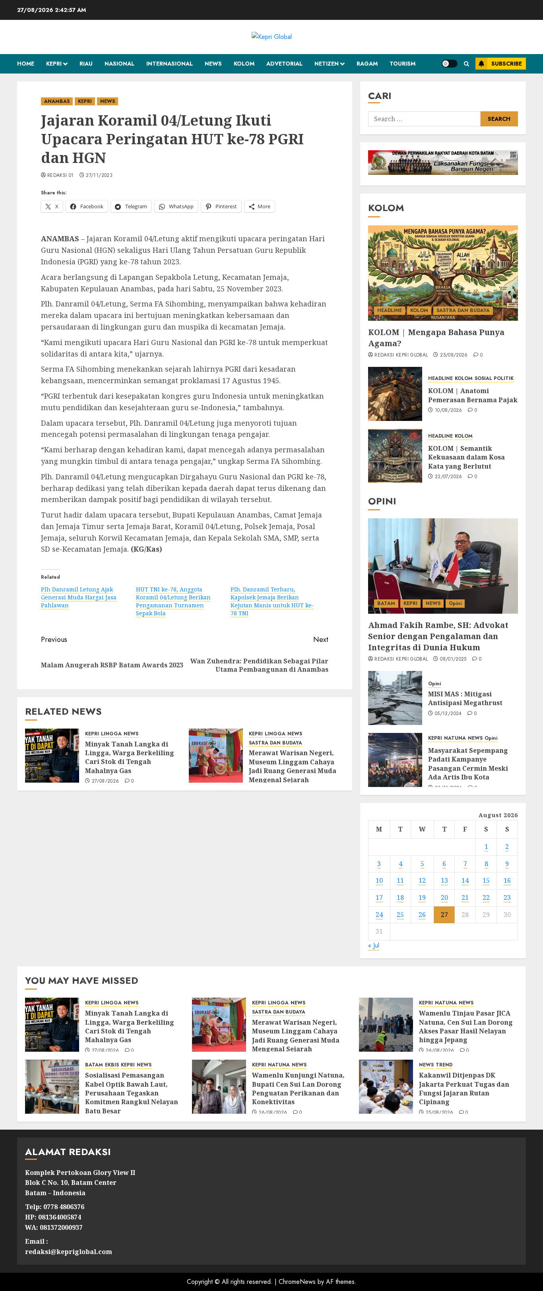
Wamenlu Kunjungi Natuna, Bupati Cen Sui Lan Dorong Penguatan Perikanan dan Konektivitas (298, 1088)
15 (486, 880)
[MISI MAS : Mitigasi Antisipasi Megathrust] (395, 698)
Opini (455, 603)
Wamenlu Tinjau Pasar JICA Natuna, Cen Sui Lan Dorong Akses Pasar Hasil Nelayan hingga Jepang (466, 1026)
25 (400, 914)
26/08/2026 (440, 1051)
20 (444, 897)
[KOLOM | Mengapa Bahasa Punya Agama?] (443, 273)
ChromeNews (297, 1281)
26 (422, 914)
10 (379, 880)
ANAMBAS (57, 101)
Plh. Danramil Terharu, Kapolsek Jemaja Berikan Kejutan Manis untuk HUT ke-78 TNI (272, 601)
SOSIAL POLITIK (494, 378)
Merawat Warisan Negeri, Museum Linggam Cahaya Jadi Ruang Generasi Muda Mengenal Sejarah (292, 766)
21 (465, 897)
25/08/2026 (454, 355)
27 (444, 914)
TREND (444, 1065)
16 (507, 880)
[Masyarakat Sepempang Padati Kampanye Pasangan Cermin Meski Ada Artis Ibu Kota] (395, 760)
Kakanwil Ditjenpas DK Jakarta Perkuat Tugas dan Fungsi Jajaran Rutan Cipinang (464, 1088)
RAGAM (367, 64)
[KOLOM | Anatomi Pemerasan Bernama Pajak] (395, 394)
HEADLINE (389, 310)
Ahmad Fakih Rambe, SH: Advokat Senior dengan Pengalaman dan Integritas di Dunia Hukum (438, 636)
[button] (466, 64)
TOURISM (402, 64)
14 (465, 880)
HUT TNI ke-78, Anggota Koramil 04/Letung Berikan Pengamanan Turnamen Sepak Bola (173, 601)
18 (400, 897)
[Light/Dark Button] (450, 64)
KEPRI (54, 64)
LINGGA (111, 734)
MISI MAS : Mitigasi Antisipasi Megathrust (465, 698)
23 (507, 897)
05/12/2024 (448, 714)
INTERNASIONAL (169, 64)
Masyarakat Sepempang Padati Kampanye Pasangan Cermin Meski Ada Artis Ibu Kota (468, 763)
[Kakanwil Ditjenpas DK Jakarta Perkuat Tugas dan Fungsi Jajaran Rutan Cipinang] (386, 1087)
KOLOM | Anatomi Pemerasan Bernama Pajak (473, 395)
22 (486, 897)
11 (400, 880)
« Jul (373, 945)
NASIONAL (119, 64)
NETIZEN (326, 64)
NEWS (213, 64)
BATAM (386, 603)
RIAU (86, 64)
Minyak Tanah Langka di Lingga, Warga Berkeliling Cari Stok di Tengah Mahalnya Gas (129, 757)
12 (422, 880)
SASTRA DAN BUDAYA (275, 743)
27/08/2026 (105, 781)
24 (379, 914)
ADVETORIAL (284, 64)
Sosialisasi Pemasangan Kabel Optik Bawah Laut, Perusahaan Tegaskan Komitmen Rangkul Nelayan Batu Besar (131, 1093)
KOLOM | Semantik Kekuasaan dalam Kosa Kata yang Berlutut (466, 457)
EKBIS (112, 1065)
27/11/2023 (99, 176)
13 (444, 880)
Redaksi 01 (60, 176)
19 (422, 897)
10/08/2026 (448, 410)
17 (379, 897)
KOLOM (244, 64)
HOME (25, 64)
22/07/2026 (448, 477)
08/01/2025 (453, 659)
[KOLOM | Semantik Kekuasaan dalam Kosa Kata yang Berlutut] (395, 456)
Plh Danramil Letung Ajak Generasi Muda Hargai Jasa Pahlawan (78, 597)
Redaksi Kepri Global (401, 355)
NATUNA (455, 738)
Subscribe (506, 64)
